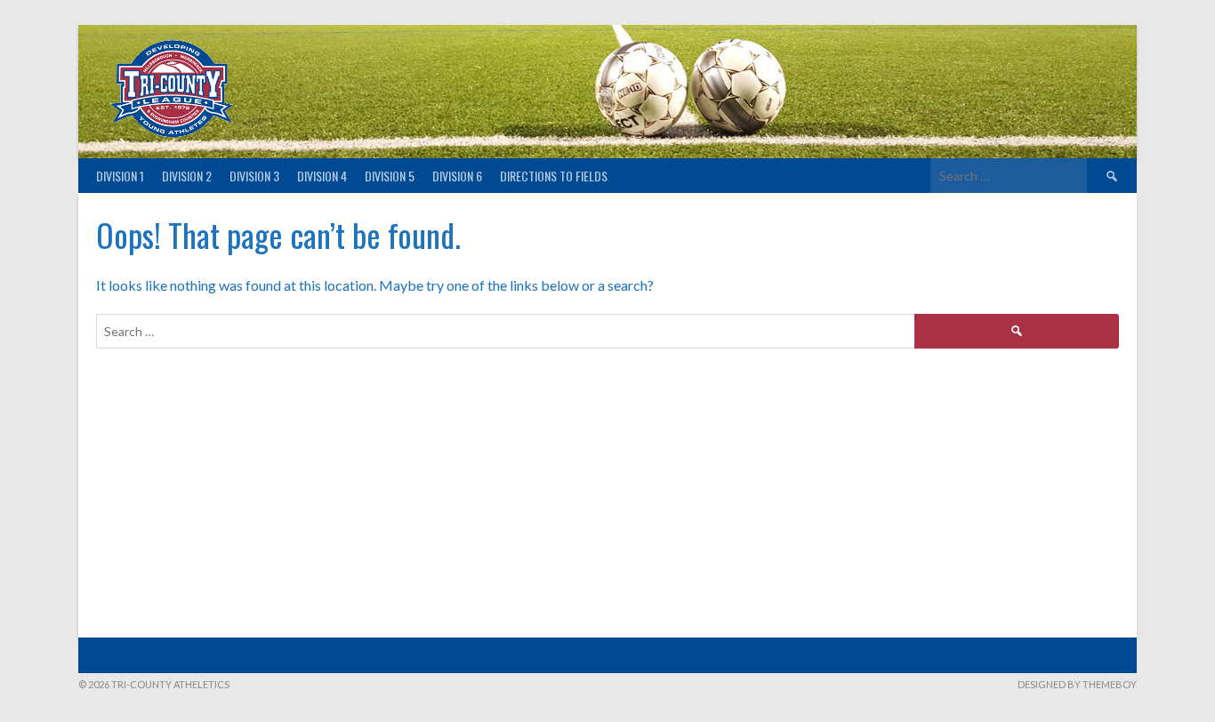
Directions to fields (554, 175)
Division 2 (187, 175)
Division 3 (254, 175)
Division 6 (457, 175)
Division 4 (322, 175)
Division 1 (120, 175)
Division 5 (389, 175)
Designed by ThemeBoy (1077, 684)
